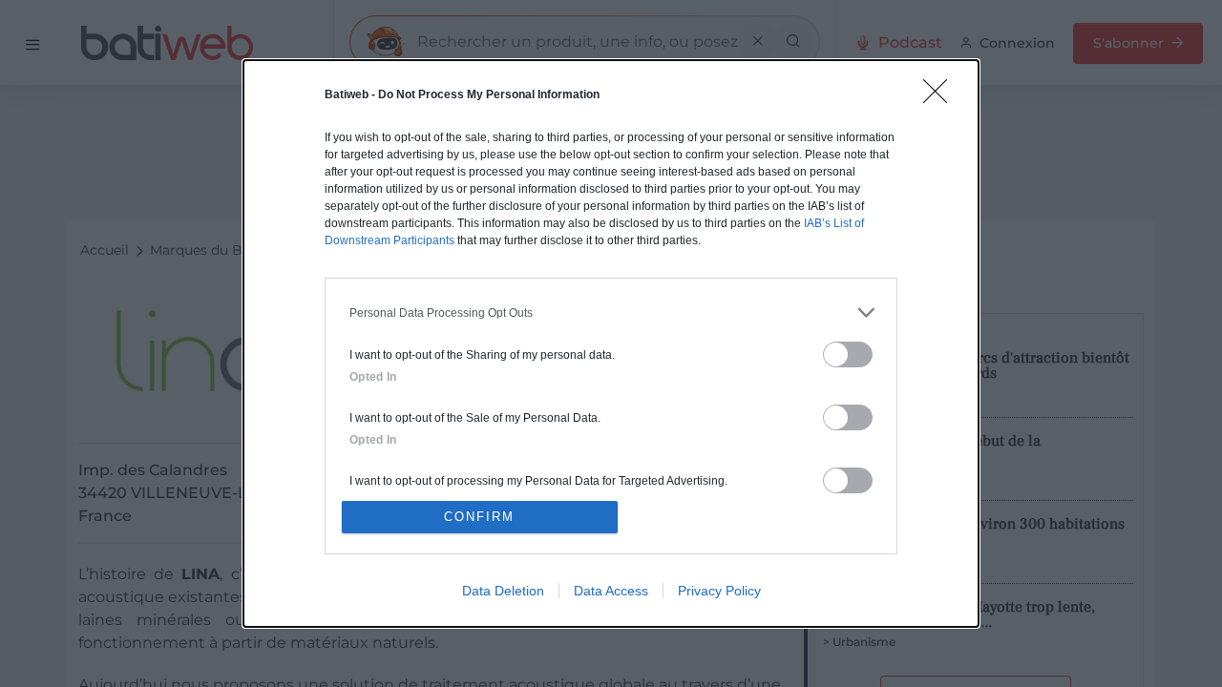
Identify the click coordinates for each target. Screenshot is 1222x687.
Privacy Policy (719, 590)
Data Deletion (503, 590)
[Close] (941, 97)
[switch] (848, 354)
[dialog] (611, 343)
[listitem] (611, 312)
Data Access (611, 590)
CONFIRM (479, 517)
